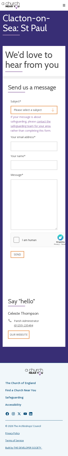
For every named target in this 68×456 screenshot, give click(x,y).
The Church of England (20, 383)
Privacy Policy (12, 433)
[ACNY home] (10, 5)
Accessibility (13, 404)
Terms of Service (14, 440)
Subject (16, 101)
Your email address (23, 137)
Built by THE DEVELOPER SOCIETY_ (23, 447)
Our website (19, 334)
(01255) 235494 (23, 325)
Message (17, 175)
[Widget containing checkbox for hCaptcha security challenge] (39, 240)
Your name (18, 156)
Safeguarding (14, 397)
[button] (64, 5)
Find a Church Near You (20, 390)
